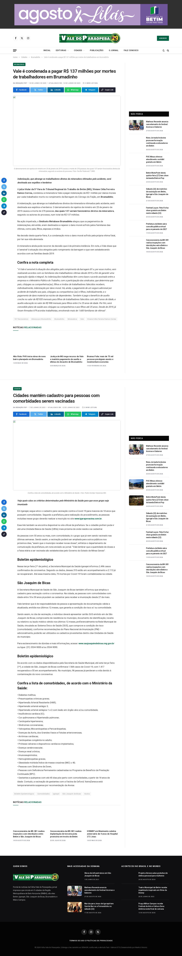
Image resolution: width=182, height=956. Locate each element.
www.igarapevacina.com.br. (88, 518)
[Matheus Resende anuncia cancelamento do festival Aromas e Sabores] (136, 125)
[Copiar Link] (4, 212)
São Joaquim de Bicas (71, 794)
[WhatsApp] (4, 199)
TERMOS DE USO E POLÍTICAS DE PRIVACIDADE (90, 941)
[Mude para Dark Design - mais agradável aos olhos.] (163, 50)
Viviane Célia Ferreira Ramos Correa (101, 319)
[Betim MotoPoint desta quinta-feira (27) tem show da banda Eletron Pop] (136, 176)
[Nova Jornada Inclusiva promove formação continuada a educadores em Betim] (136, 141)
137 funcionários (21, 319)
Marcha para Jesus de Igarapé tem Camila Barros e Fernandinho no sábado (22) (99, 906)
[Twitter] (4, 186)
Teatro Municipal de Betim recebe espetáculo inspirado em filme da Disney (152, 890)
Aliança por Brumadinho (41, 319)
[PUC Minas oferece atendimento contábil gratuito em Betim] (136, 160)
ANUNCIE (163, 38)
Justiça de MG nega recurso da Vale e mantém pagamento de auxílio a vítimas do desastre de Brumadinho (67, 359)
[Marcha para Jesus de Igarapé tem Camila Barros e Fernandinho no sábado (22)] (74, 907)
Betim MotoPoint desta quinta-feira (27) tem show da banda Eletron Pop (157, 175)
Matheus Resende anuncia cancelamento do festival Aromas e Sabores (157, 124)
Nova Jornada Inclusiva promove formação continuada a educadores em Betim (157, 142)
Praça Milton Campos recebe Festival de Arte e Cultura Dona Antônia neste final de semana (151, 906)
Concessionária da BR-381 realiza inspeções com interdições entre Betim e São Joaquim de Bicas (157, 244)
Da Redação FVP (20, 83)
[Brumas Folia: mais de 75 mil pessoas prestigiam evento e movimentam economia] (104, 343)
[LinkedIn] (4, 193)
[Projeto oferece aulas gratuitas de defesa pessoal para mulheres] (128, 876)
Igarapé (56, 794)
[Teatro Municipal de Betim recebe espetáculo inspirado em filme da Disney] (128, 891)
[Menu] (15, 50)
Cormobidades (43, 794)
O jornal (114, 50)
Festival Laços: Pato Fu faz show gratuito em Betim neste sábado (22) (157, 210)
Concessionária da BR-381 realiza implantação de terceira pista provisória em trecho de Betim (65, 834)
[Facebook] (4, 180)
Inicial (46, 50)
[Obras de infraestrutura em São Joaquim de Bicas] (74, 876)
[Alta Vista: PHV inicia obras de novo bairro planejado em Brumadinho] (30, 343)
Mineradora (72, 319)
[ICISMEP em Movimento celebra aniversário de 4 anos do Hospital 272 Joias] (104, 818)
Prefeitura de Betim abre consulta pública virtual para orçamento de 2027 (156, 226)
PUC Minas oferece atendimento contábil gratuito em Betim (155, 159)
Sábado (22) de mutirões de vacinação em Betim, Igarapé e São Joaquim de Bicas (157, 193)
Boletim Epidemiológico (24, 794)
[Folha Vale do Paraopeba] (91, 38)
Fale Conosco (131, 50)
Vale (82, 319)
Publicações (97, 50)
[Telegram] (4, 206)
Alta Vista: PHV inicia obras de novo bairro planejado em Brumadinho (29, 357)
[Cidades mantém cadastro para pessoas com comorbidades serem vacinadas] (67, 455)
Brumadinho (19, 64)
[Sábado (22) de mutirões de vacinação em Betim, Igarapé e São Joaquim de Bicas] (136, 192)
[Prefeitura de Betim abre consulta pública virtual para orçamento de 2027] (136, 227)
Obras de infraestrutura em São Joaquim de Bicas (97, 874)
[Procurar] (167, 50)
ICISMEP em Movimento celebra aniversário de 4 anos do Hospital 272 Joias (102, 834)
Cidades (78, 50)
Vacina (87, 794)
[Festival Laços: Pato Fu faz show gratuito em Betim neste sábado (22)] (136, 211)
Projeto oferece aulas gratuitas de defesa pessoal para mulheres (152, 874)
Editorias (61, 50)
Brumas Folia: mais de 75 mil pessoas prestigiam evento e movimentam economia (100, 359)
